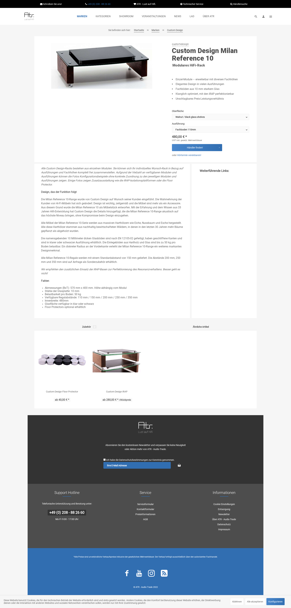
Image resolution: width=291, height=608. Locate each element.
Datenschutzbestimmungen (133, 460)
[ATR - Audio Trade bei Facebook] (126, 574)
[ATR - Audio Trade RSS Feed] (164, 574)
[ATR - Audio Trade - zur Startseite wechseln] (29, 16)
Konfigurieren (275, 601)
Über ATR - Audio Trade (224, 519)
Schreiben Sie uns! (52, 4)
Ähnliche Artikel (201, 326)
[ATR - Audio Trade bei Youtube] (139, 574)
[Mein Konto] (263, 16)
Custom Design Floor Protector (62, 391)
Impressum (224, 529)
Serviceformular (145, 504)
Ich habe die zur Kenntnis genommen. (140, 460)
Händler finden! (195, 147)
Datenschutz (224, 524)
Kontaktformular (145, 509)
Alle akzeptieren (255, 601)
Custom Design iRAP (116, 391)
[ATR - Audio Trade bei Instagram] (151, 574)
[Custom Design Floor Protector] (62, 360)
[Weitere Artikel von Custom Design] (180, 44)
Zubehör (88, 326)
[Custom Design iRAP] (117, 360)
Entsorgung (224, 509)
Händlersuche (239, 4)
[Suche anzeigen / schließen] (256, 16)
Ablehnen (237, 601)
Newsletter (224, 514)
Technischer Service (192, 4)
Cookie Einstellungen (224, 504)
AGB (145, 519)
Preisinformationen (145, 514)
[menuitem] (82, 16)
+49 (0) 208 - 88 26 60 (99, 4)
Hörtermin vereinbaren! (189, 155)
